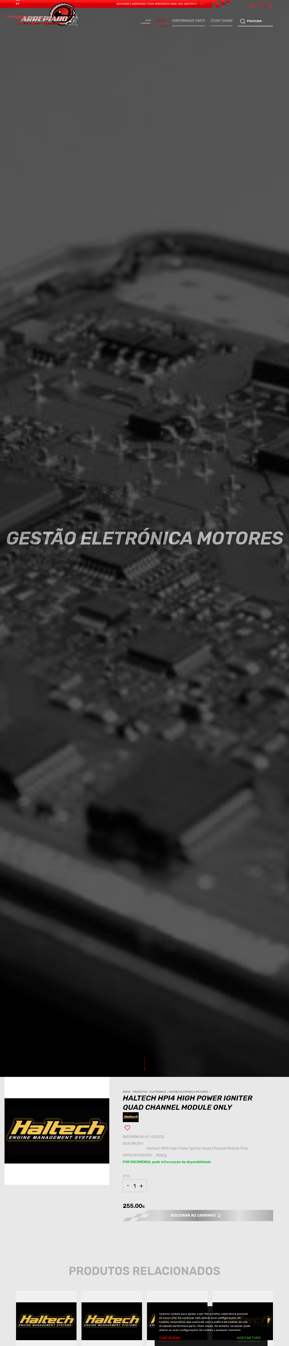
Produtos (141, 1091)
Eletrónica (159, 1091)
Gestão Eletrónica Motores (190, 1091)
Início (128, 1091)
